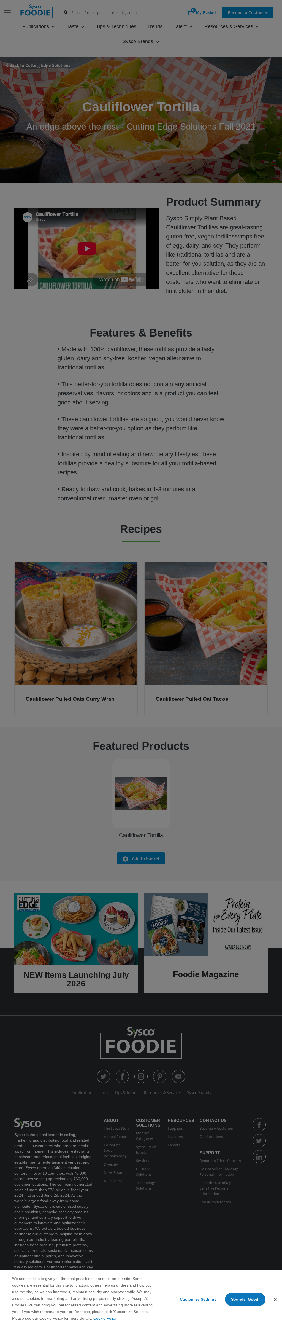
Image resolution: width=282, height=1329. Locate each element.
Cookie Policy (104, 1318)
